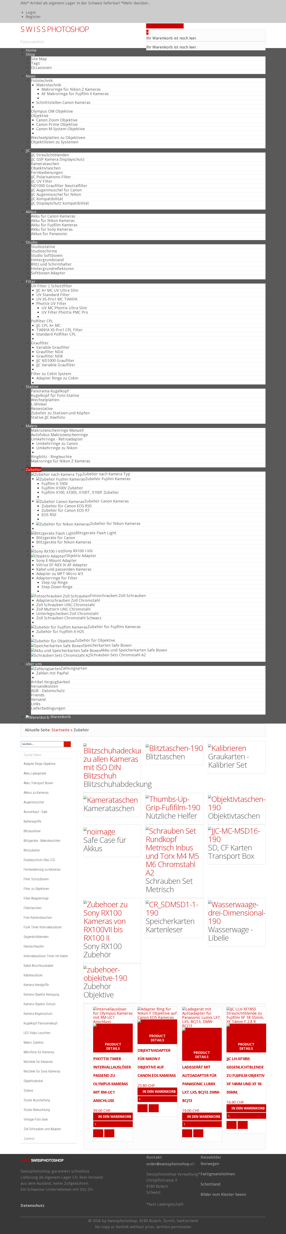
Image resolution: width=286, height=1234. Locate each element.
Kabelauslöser (33, 975)
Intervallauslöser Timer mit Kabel (46, 956)
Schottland (210, 1184)
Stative (28, 1091)
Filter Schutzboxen (36, 879)
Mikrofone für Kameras (39, 1052)
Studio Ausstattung (37, 1100)
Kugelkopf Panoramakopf (40, 1023)
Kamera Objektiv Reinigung (41, 994)
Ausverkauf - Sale (35, 812)
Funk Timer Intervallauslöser (43, 927)
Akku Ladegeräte (35, 773)
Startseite (61, 729)
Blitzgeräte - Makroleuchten (42, 841)
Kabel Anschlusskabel (38, 966)
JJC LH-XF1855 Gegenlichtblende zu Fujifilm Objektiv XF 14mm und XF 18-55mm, (245, 1075)
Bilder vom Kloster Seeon (223, 1194)
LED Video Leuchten (37, 1033)
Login (31, 12)
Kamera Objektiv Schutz (39, 1004)
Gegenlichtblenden (36, 937)
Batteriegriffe (32, 821)
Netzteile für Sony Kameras (42, 1071)
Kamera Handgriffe (36, 985)
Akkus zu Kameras (36, 793)
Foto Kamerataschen (38, 918)
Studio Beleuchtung (37, 1110)
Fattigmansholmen (218, 1173)
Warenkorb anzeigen (165, 25)
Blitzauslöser (32, 831)
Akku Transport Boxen (38, 783)
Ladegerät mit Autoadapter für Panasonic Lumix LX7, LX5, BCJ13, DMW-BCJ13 (201, 1084)
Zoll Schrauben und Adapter (42, 1129)
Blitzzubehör (32, 850)
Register (33, 16)
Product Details (113, 1046)
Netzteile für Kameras (38, 1062)
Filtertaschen (32, 908)
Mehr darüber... (137, 2)
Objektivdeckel (33, 1081)
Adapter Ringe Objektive (39, 764)
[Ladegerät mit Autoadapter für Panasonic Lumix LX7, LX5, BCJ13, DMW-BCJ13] (202, 1016)
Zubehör (29, 1139)
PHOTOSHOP (55, 29)
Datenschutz (32, 1205)
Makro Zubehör (34, 1042)
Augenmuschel (34, 802)
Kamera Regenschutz (38, 1014)
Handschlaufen (34, 946)
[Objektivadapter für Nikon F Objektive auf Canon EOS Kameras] (157, 1012)
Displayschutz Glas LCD (39, 860)
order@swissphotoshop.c (169, 1163)
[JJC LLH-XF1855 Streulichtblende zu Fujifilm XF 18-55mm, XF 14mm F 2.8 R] (246, 1031)
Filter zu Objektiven (36, 889)
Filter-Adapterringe (36, 898)
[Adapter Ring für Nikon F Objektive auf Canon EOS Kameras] (157, 1025)
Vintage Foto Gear (36, 1119)
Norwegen (210, 1163)
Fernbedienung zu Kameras (42, 869)
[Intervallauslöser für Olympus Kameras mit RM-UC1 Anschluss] (113, 1031)
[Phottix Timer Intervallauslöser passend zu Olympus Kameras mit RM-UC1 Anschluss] (113, 1014)
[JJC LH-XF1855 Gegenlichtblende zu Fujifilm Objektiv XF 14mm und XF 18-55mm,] (246, 1014)
